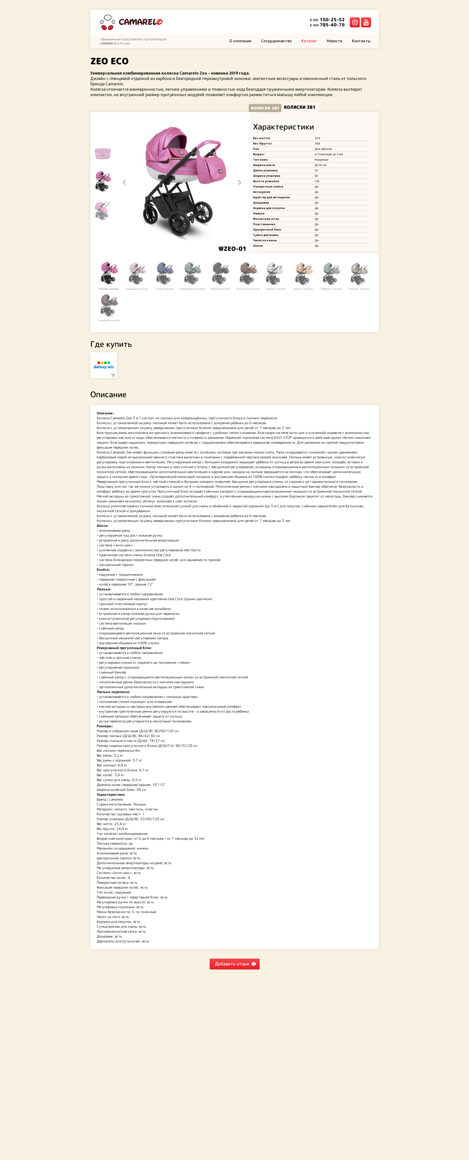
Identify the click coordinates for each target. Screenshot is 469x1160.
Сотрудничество (276, 41)
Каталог (309, 41)
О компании (240, 41)
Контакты (361, 41)
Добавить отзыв (232, 964)
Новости (334, 41)
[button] (240, 182)
